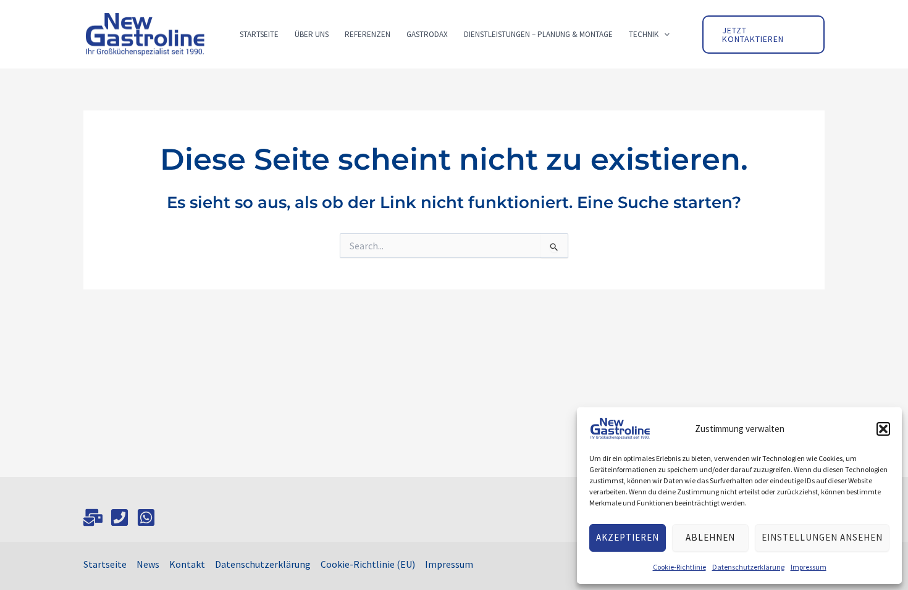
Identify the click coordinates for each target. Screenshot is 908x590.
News (148, 564)
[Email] (93, 517)
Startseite (105, 564)
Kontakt (187, 564)
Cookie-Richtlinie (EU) (368, 564)
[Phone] (119, 517)
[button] (883, 429)
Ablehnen (710, 537)
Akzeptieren (627, 537)
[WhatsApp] (146, 517)
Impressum (808, 566)
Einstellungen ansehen (822, 537)
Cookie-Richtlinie (679, 566)
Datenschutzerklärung (748, 566)
